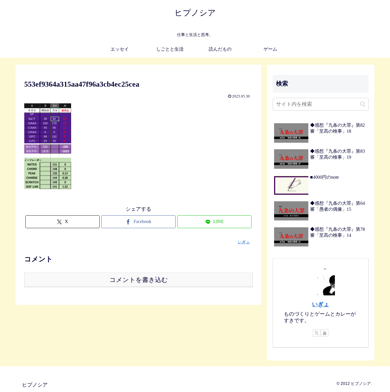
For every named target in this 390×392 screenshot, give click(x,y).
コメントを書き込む (138, 279)
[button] (363, 104)
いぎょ (320, 304)
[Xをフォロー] (316, 333)
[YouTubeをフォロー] (324, 333)
